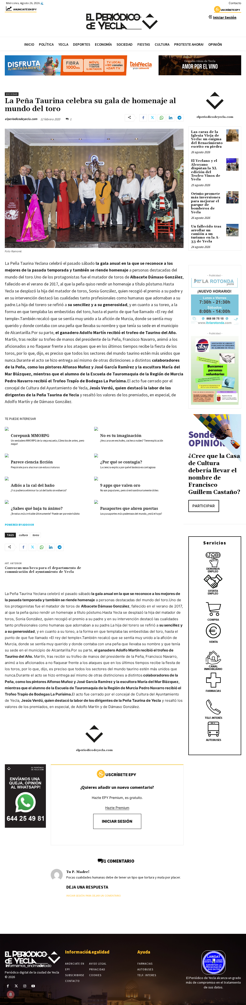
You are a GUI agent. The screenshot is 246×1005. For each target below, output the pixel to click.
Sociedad (12, 94)
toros (35, 535)
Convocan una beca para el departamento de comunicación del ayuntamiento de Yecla (43, 570)
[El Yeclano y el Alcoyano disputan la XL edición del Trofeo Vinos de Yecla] (232, 164)
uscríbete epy (230, 9)
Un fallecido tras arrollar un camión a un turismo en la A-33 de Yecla (206, 234)
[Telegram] (180, 117)
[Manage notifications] (10, 994)
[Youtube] (33, 986)
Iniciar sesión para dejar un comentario (93, 895)
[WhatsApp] (161, 117)
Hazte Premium (117, 808)
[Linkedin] (170, 117)
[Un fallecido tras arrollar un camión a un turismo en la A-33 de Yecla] (232, 230)
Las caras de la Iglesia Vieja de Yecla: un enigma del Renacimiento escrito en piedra (207, 139)
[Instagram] (25, 986)
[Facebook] (143, 117)
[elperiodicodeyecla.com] (94, 734)
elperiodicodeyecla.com (21, 119)
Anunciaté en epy (25, 9)
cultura (23, 535)
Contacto (235, 3)
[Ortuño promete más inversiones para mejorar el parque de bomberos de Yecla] (232, 197)
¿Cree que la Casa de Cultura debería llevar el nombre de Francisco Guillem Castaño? (214, 474)
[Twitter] (152, 117)
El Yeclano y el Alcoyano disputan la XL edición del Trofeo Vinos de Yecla (205, 170)
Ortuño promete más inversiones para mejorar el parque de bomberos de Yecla (205, 203)
